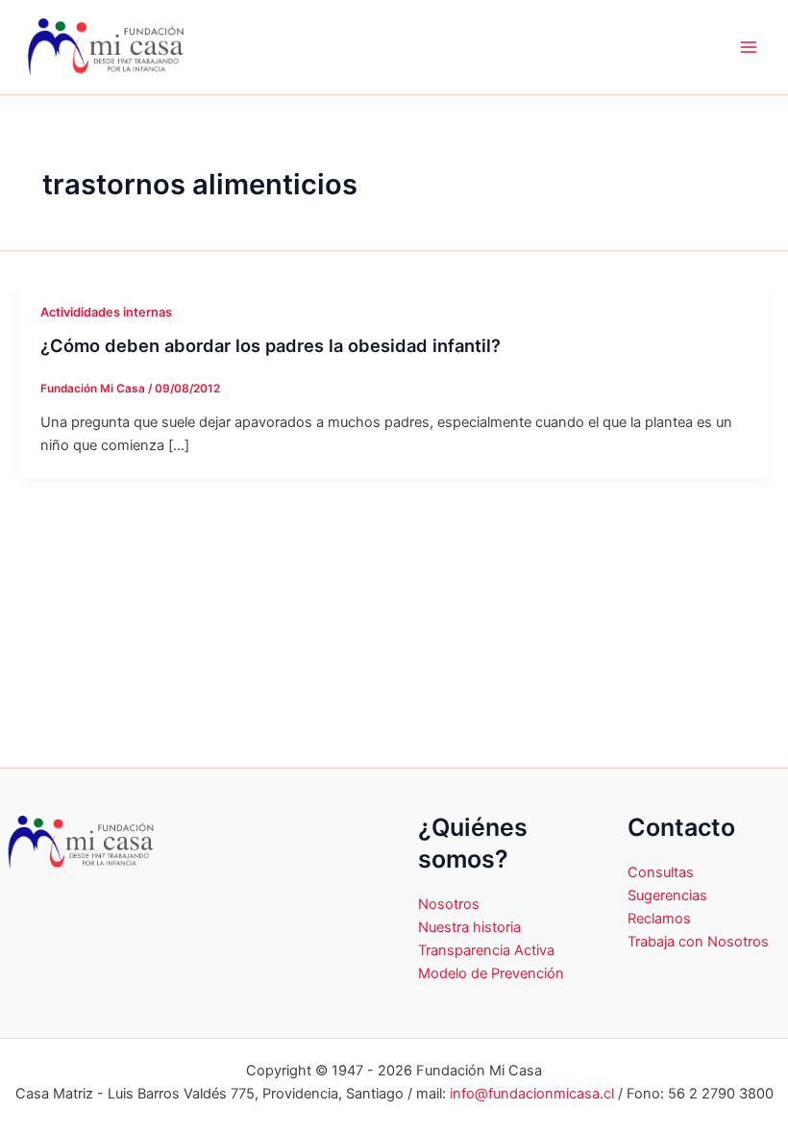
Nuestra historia (469, 927)
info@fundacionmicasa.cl (532, 1093)
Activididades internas (106, 312)
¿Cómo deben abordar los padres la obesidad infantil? (270, 345)
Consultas (661, 872)
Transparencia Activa (486, 950)
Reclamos (659, 918)
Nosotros (449, 904)
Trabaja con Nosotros (698, 941)
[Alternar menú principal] (748, 47)
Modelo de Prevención (491, 973)
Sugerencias (667, 895)
